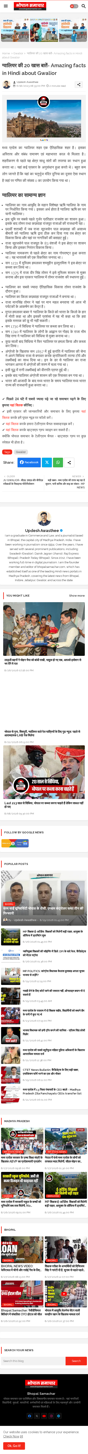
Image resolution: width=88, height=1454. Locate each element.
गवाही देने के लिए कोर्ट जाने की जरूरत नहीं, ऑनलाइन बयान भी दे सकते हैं (54, 992)
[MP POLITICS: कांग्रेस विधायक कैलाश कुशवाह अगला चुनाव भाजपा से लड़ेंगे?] (10, 976)
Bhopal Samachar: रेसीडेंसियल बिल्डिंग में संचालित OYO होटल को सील (21, 1312)
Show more (77, 595)
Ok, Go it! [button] (14, 1446)
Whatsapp (58, 462)
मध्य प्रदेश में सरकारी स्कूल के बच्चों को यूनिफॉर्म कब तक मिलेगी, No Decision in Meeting (21, 1204)
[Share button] (69, 462)
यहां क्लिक (16, 405)
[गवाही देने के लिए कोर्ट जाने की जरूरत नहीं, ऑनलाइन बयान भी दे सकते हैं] (10, 996)
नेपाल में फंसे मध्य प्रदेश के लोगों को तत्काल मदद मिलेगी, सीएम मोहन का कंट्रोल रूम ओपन (63, 1159)
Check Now (11, 1436)
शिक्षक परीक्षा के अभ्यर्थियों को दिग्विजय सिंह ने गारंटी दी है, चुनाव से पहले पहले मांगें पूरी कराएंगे (64, 1268)
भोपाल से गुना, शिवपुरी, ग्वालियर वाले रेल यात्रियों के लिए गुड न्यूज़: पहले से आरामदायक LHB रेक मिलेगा (42, 733)
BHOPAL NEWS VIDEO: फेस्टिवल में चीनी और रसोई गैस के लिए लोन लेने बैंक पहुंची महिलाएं (20, 1268)
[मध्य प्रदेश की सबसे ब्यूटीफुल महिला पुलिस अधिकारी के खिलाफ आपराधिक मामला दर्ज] (10, 1055)
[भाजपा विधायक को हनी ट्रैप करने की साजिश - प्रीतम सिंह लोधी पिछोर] (10, 1035)
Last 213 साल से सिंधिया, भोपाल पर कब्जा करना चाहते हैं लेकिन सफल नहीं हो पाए (43, 804)
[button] (74, 6)
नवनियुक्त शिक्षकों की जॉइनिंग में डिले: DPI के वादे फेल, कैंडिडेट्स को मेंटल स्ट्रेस (54, 953)
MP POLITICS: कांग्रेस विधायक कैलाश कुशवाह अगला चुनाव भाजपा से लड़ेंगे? (53, 973)
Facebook (31, 462)
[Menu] (6, 6)
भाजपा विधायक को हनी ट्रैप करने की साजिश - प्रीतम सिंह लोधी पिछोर (54, 1032)
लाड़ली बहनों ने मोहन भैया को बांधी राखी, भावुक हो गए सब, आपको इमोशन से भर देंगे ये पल (42, 661)
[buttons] (29, 1416)
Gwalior (18, 53)
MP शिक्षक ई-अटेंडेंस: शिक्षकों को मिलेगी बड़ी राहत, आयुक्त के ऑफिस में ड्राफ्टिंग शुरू (53, 933)
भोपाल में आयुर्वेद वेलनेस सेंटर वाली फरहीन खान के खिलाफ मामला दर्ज (62, 1312)
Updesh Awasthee (42, 530)
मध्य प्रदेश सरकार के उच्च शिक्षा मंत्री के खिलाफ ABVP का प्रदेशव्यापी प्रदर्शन (22, 1159)
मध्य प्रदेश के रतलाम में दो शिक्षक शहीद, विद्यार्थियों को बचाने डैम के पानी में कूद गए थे (53, 1012)
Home (6, 53)
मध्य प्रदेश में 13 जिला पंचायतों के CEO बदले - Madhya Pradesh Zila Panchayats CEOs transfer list (52, 1091)
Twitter (47, 462)
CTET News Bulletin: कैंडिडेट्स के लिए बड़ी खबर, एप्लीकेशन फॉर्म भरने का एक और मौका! (51, 1071)
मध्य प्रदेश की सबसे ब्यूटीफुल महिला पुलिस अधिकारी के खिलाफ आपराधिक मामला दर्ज (54, 1052)
